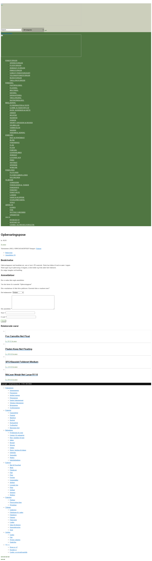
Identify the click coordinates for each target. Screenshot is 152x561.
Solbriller (14, 125)
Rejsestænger (16, 78)
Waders (13, 130)
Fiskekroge (15, 142)
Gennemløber (16, 152)
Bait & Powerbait (17, 138)
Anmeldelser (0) (10, 255)
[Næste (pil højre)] (4, 559)
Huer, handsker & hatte (20, 110)
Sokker (13, 120)
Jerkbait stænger (17, 68)
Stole (12, 202)
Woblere (13, 167)
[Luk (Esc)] (2, 556)
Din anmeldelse (6, 309)
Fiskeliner (9, 170)
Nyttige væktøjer (17, 212)
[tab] (78, 253)
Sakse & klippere (17, 197)
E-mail (3, 317)
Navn (3, 313)
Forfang (13, 150)
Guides (13, 207)
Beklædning (10, 103)
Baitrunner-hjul (17, 100)
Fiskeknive (14, 187)
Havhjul (13, 93)
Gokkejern (14, 182)
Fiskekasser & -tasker (19, 185)
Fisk (11, 210)
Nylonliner (15, 177)
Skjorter (13, 118)
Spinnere (13, 165)
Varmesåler (15, 128)
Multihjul (14, 90)
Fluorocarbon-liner (19, 175)
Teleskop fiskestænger (20, 75)
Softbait (13, 162)
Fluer (12, 147)
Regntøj (13, 115)
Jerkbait (13, 155)
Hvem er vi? (15, 220)
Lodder (13, 195)
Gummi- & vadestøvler (19, 108)
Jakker (13, 113)
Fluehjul (14, 88)
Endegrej (9, 135)
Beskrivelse (8, 253)
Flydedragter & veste (19, 105)
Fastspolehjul (16, 85)
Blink (12, 140)
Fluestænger (15, 65)
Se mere (3, 244)
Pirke (12, 160)
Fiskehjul (9, 83)
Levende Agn (15, 157)
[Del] (4, 556)
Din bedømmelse (7, 292)
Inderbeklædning (17, 133)
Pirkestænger (16, 70)
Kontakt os (15, 222)
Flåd (12, 145)
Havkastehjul (16, 95)
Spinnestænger (16, 63)
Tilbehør (9, 180)
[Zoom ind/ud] (8, 556)
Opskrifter (14, 215)
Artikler (9, 205)
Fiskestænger (11, 60)
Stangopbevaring (17, 200)
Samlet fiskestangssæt (20, 73)
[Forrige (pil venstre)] (2, 559)
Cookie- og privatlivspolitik (22, 225)
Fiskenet (13, 190)
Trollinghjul (15, 98)
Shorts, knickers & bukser (21, 123)
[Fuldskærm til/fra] (6, 556)
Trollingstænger (17, 80)
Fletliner (14, 172)
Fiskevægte (15, 192)
